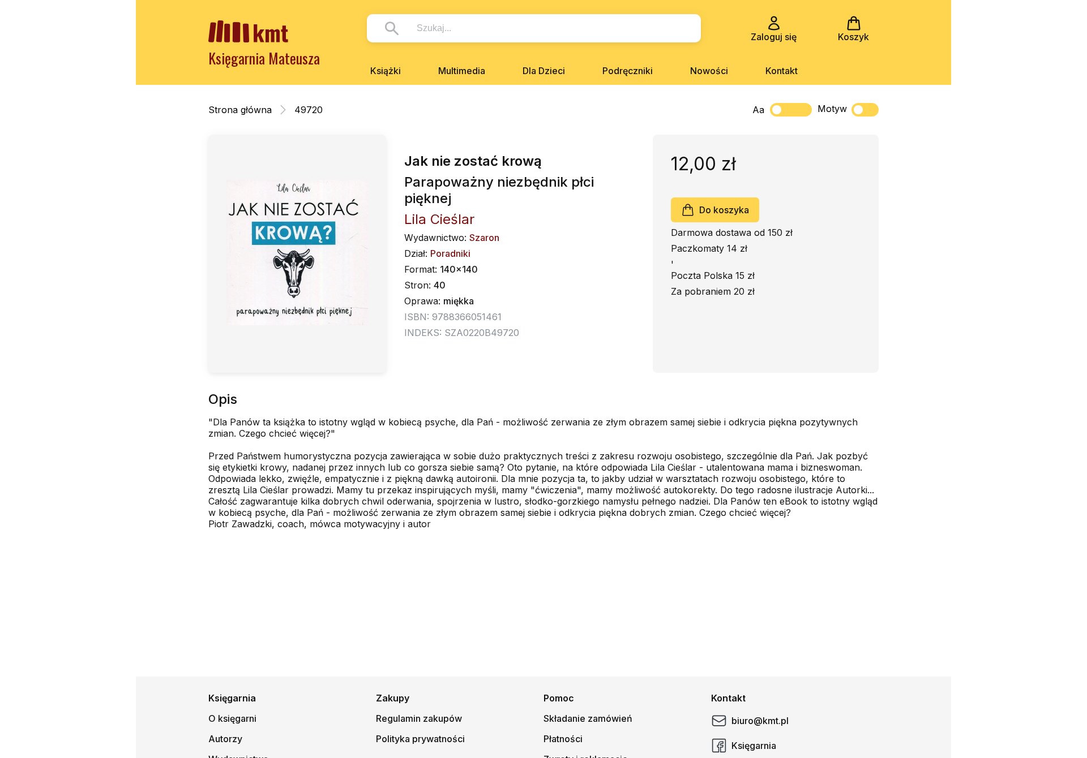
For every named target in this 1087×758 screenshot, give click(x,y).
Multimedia (461, 70)
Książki (385, 70)
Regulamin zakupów (419, 718)
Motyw (832, 108)
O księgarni (232, 718)
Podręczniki (627, 70)
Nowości (709, 70)
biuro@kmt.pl (760, 720)
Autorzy (225, 738)
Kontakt (781, 70)
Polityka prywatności (420, 738)
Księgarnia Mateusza (264, 58)
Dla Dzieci (544, 70)
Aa (758, 109)
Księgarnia (753, 745)
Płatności (563, 738)
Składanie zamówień (588, 718)
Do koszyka (724, 210)
